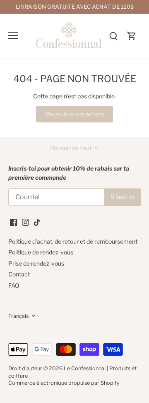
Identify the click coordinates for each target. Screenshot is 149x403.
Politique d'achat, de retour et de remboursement (72, 241)
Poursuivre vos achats (74, 113)
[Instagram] (25, 221)
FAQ (13, 285)
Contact (19, 274)
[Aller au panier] (132, 35)
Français (18, 316)
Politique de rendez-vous (40, 252)
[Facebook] (13, 221)
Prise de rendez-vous (36, 263)
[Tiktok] (37, 221)
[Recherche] (113, 35)
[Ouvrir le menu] (13, 35)
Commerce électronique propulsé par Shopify (64, 383)
